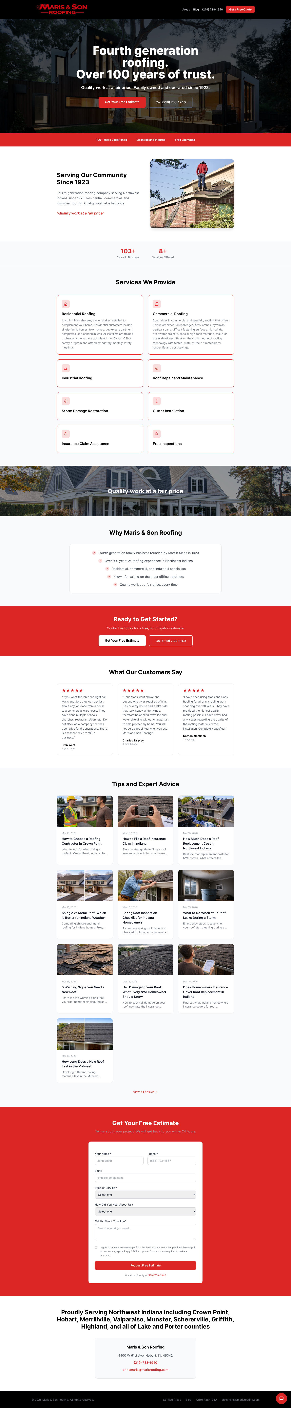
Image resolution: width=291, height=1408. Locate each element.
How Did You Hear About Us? (114, 1204)
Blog (196, 9)
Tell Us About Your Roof (110, 1221)
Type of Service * (106, 1187)
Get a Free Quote (240, 9)
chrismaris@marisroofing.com (145, 1370)
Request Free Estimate (145, 1265)
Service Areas (172, 1399)
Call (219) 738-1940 (171, 102)
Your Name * (103, 1153)
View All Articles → (145, 1092)
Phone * (152, 1153)
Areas (186, 9)
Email (98, 1170)
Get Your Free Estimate (122, 102)
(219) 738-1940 (212, 9)
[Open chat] (281, 1398)
